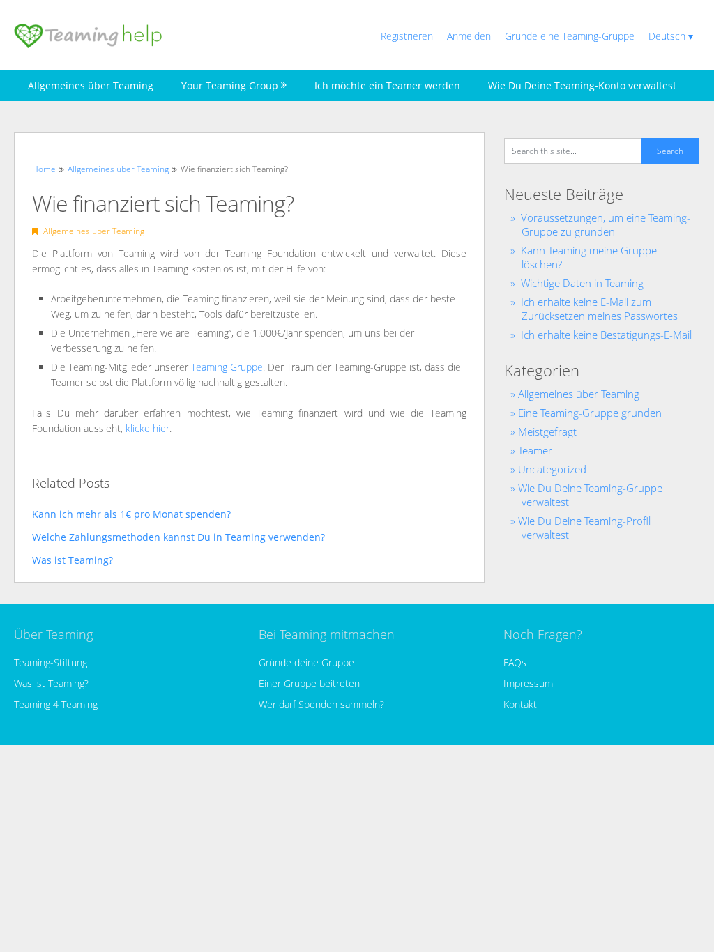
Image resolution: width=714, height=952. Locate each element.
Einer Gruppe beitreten (309, 683)
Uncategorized (552, 469)
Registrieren (407, 36)
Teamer (535, 450)
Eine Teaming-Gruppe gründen (590, 413)
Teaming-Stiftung (50, 662)
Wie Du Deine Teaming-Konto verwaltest (582, 85)
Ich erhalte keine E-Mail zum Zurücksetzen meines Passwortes (599, 309)
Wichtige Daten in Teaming (582, 283)
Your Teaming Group (229, 85)
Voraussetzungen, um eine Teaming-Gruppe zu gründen (605, 224)
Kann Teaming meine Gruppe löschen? (589, 257)
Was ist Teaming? (51, 683)
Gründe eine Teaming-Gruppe (570, 36)
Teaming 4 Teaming (56, 704)
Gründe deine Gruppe (306, 662)
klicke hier (147, 428)
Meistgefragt (547, 431)
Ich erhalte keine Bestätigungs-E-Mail (606, 334)
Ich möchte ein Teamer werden (387, 85)
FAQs (514, 662)
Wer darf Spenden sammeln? (321, 704)
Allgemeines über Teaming (90, 85)
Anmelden (469, 36)
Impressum (528, 683)
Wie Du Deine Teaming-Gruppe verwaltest (590, 495)
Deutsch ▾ (670, 36)
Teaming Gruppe (227, 367)
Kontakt (520, 704)
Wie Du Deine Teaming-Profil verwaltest (584, 528)
